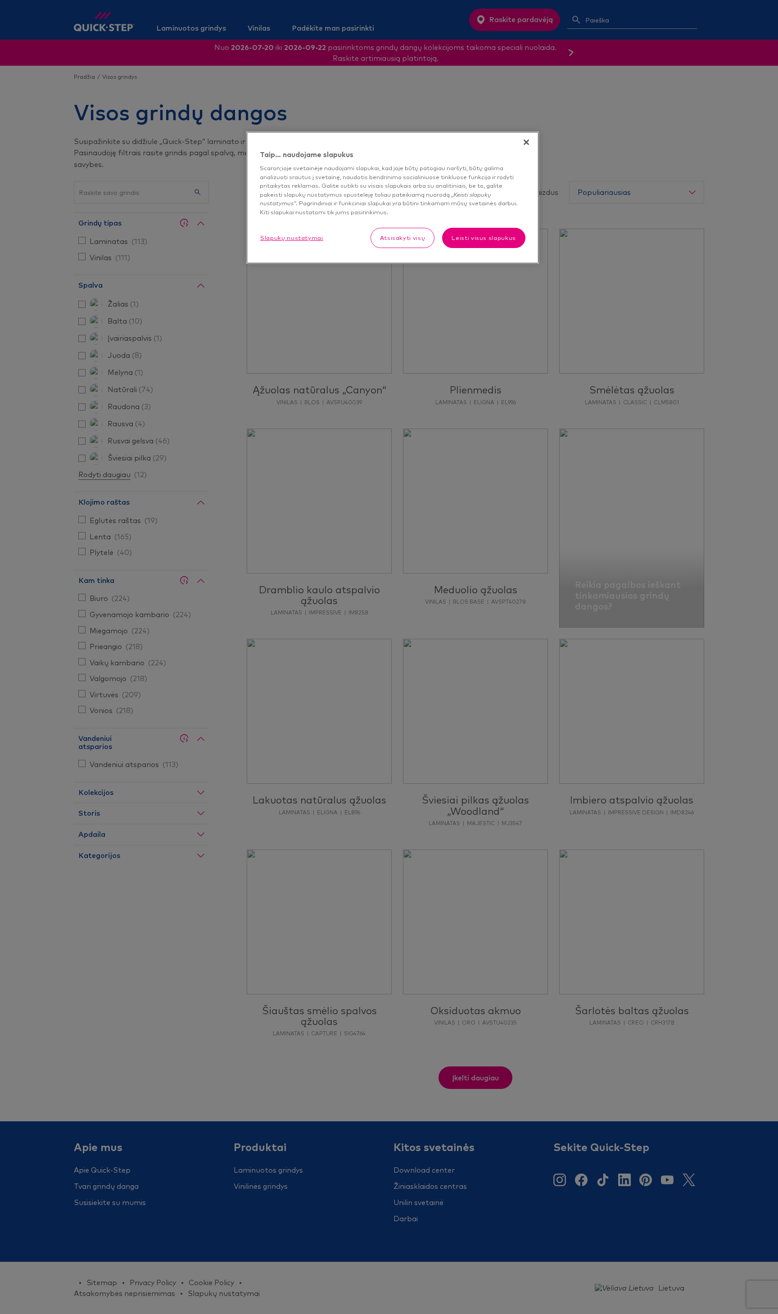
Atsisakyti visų (402, 237)
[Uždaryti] (526, 142)
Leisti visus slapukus (484, 237)
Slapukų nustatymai (291, 237)
